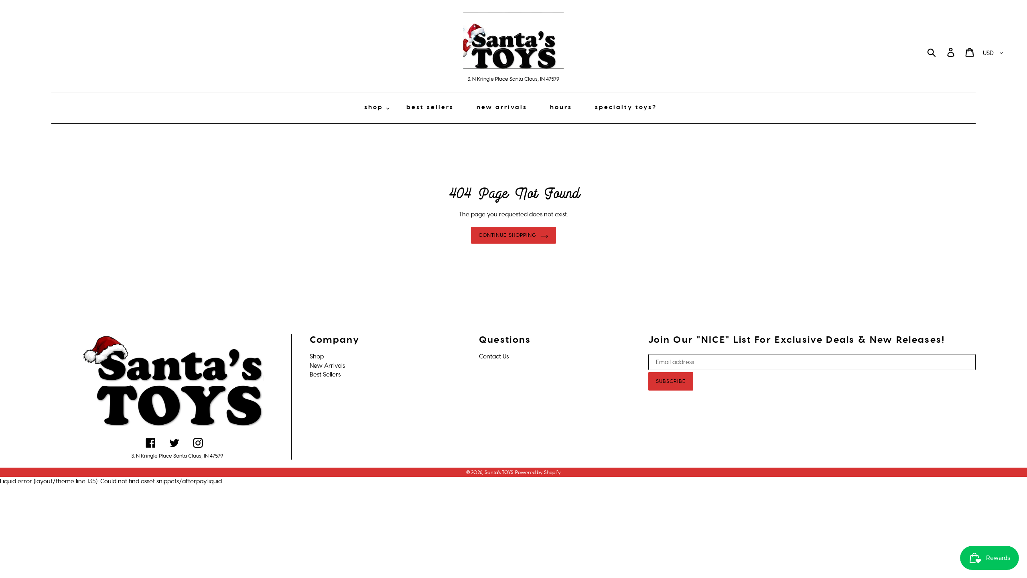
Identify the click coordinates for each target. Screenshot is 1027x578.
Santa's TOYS (499, 472)
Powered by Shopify (538, 472)
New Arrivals (327, 365)
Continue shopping (507, 235)
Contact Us (494, 356)
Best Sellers (325, 374)
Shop (317, 356)
